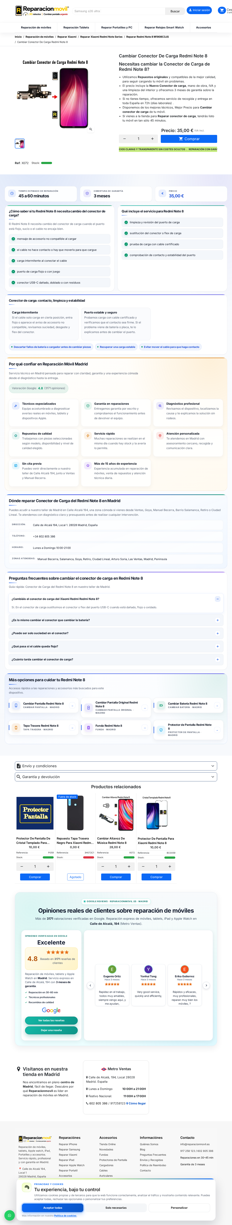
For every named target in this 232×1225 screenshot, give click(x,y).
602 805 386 (98, 1103)
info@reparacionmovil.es (195, 1144)
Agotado (75, 877)
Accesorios (65, 1175)
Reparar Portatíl (68, 1170)
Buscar (175, 11)
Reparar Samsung (69, 1149)
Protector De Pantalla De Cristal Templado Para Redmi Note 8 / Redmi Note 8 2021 (34, 841)
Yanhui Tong (112, 976)
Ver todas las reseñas (51, 1020)
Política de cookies (65, 1215)
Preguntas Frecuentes (153, 1154)
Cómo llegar (137, 1103)
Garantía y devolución (41, 777)
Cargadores (106, 1165)
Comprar (189, 139)
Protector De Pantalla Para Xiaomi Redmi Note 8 (156, 841)
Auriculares (106, 1175)
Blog (142, 1149)
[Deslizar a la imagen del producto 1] (20, 143)
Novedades (106, 1149)
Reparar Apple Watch (71, 1165)
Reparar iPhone (68, 1144)
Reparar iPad (66, 1159)
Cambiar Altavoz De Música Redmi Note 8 (112, 841)
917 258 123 (187, 1150)
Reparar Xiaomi (68, 1154)
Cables (103, 1170)
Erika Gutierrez (148, 976)
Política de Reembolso (153, 1165)
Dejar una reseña (51, 1030)
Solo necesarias (116, 1207)
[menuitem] (36, 27)
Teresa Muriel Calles (184, 976)
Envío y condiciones (39, 766)
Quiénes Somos (149, 1144)
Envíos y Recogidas (151, 1159)
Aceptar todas (52, 1207)
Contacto (145, 1170)
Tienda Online (107, 1144)
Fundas (103, 1154)
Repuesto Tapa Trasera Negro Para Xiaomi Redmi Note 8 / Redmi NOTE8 (74, 841)
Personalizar (179, 1207)
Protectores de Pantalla (113, 1159)
